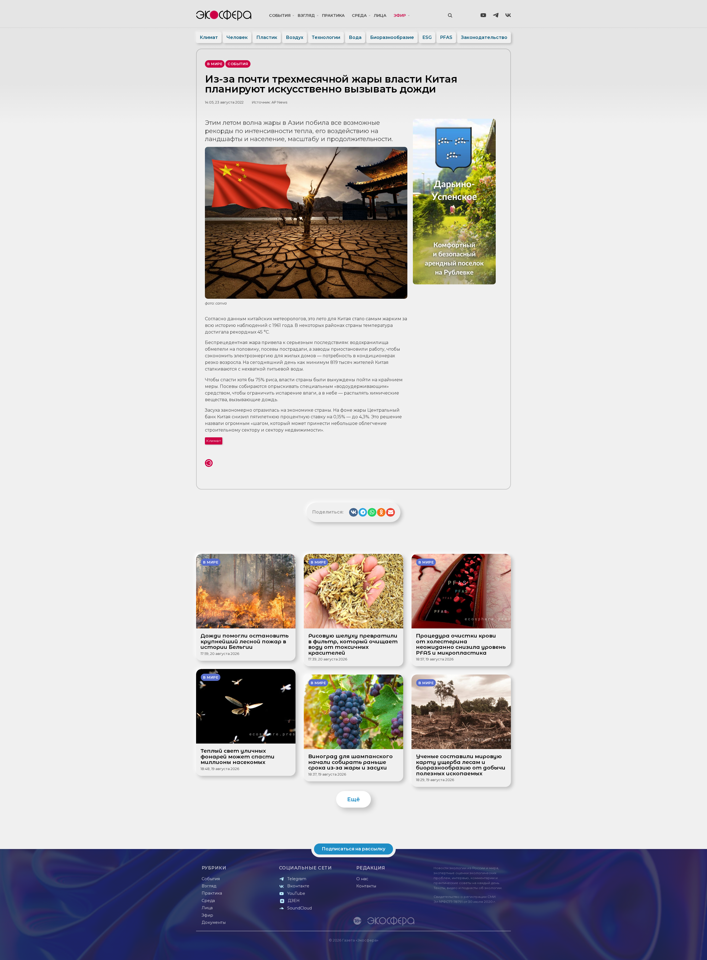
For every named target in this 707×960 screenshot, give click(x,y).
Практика (333, 15)
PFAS (446, 37)
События (280, 15)
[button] (353, 512)
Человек (237, 37)
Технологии (326, 37)
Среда (359, 15)
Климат (209, 37)
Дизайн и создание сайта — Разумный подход (477, 950)
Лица (380, 15)
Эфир (400, 15)
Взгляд (306, 15)
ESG (427, 37)
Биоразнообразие (392, 37)
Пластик (266, 37)
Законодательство (484, 37)
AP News (279, 102)
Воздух (294, 37)
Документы (214, 922)
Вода (355, 37)
